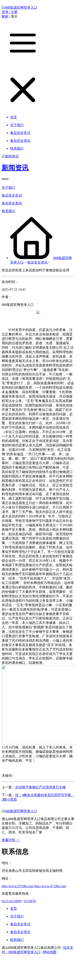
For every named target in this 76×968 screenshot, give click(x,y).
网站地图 (49, 952)
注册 (14, 12)
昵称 (5, 16)
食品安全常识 (12, 195)
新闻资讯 (15, 167)
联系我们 (8, 211)
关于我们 (8, 187)
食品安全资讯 (12, 203)
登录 (5, 12)
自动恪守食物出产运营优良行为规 (40, 787)
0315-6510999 (11, 901)
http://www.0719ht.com (17, 886)
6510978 (30, 901)
